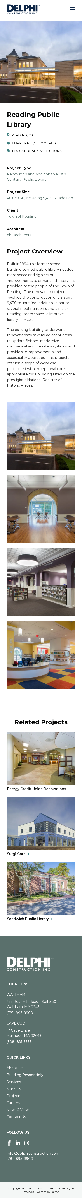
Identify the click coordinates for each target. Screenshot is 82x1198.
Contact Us (16, 1117)
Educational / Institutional (38, 151)
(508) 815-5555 (19, 1042)
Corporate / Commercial (35, 143)
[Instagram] (26, 1143)
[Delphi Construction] (23, 9)
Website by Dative (48, 1191)
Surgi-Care (16, 854)
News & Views (18, 1110)
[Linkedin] (18, 1143)
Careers (13, 1103)
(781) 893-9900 (20, 1013)
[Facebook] (9, 1143)
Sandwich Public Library (28, 919)
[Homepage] (41, 964)
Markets (14, 1089)
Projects (14, 1096)
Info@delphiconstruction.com (33, 1153)
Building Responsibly (25, 1075)
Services (14, 1082)
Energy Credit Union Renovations (36, 789)
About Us (15, 1068)
